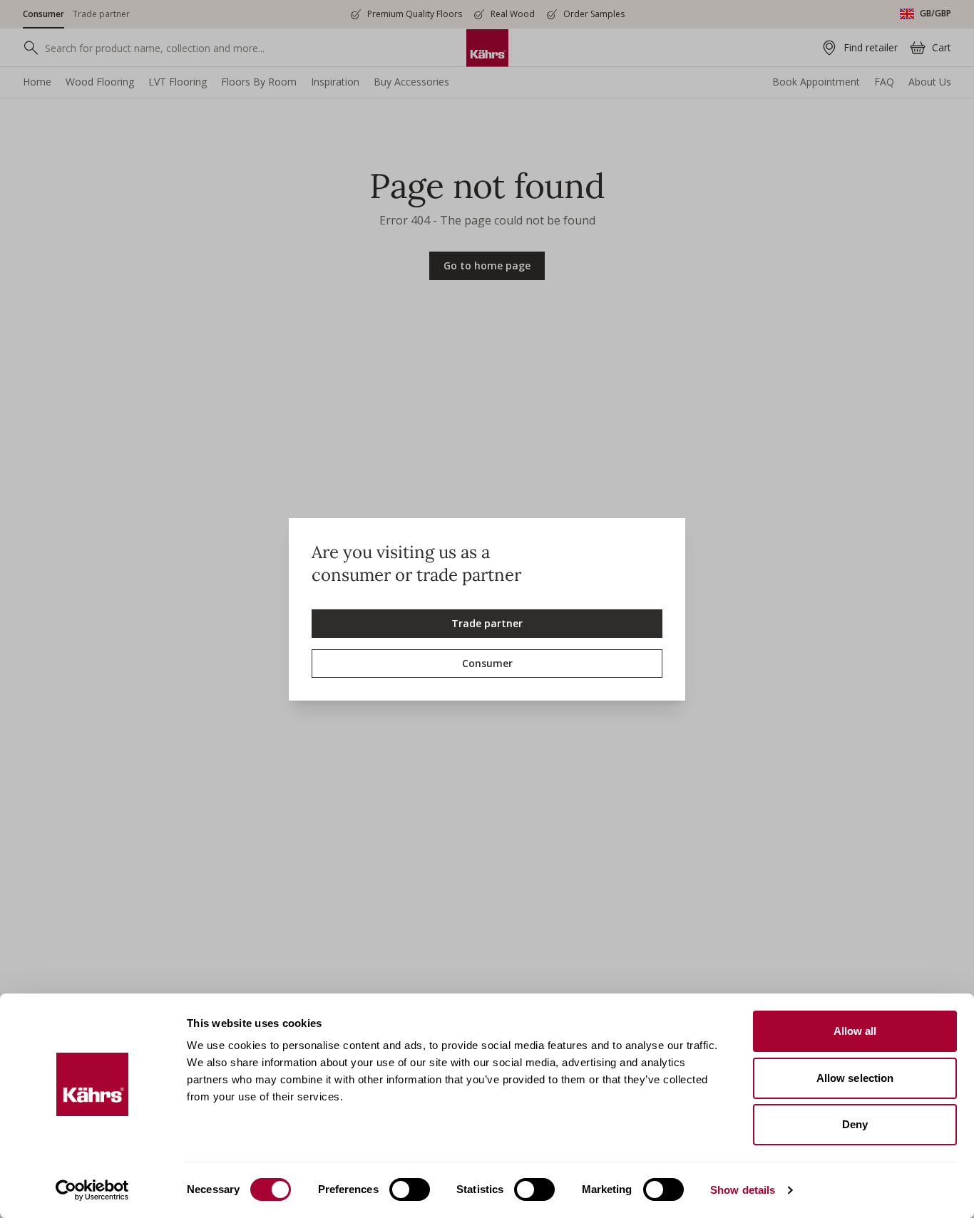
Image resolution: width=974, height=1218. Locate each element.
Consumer (487, 663)
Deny (855, 1124)
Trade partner (487, 623)
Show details (742, 1190)
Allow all (855, 1031)
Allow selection (855, 1078)
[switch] (409, 1189)
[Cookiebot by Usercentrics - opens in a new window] (92, 1190)
